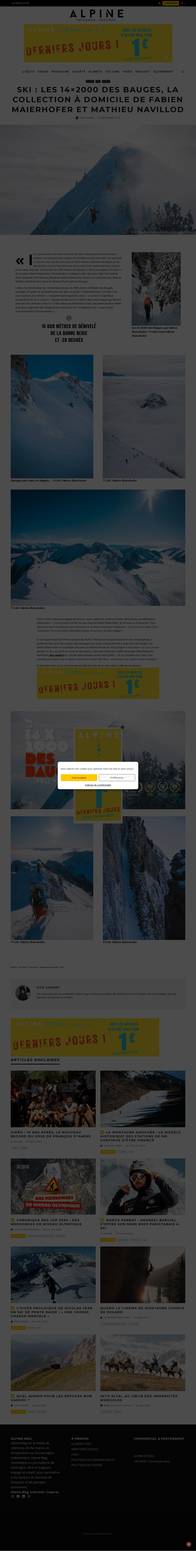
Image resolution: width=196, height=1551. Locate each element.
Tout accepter (79, 777)
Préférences (117, 777)
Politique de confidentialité (98, 785)
